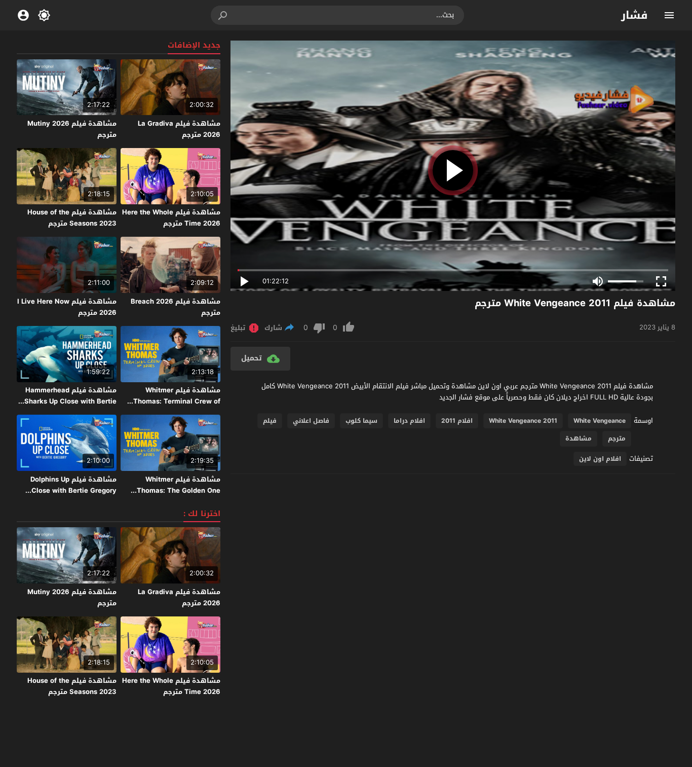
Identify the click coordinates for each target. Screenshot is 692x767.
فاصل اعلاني (311, 420)
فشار (634, 15)
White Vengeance (599, 420)
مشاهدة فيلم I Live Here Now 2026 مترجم (67, 307)
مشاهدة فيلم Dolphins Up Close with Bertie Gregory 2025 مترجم (73, 490)
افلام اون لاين (600, 458)
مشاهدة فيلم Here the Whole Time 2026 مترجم (171, 218)
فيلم (270, 420)
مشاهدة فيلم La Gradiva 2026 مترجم (179, 129)
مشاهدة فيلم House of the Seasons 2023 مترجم (72, 218)
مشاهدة (578, 438)
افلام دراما (409, 420)
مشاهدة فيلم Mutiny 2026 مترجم (72, 129)
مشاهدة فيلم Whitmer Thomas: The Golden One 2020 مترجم (178, 490)
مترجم (617, 438)
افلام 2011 (457, 420)
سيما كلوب (361, 420)
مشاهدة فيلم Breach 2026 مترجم (175, 307)
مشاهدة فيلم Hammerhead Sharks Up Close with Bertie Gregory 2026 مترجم (70, 401)
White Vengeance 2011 (523, 420)
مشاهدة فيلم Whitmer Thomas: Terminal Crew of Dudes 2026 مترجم (176, 401)
